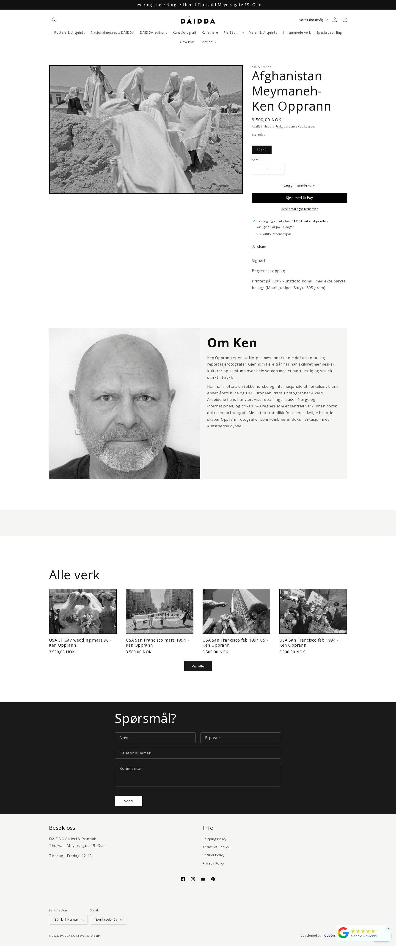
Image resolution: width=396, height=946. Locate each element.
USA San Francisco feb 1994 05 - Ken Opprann (235, 643)
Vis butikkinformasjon (273, 234)
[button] (54, 20)
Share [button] (261, 246)
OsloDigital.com (335, 936)
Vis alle (198, 666)
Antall (256, 160)
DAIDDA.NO (67, 935)
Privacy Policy (214, 863)
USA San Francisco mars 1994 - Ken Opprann (157, 643)
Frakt (279, 126)
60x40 (262, 149)
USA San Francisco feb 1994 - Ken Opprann (309, 643)
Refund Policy (214, 855)
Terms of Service (216, 847)
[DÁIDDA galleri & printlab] (343, 938)
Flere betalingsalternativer (299, 209)
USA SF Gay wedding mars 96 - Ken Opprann (80, 643)
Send (128, 801)
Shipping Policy (215, 839)
